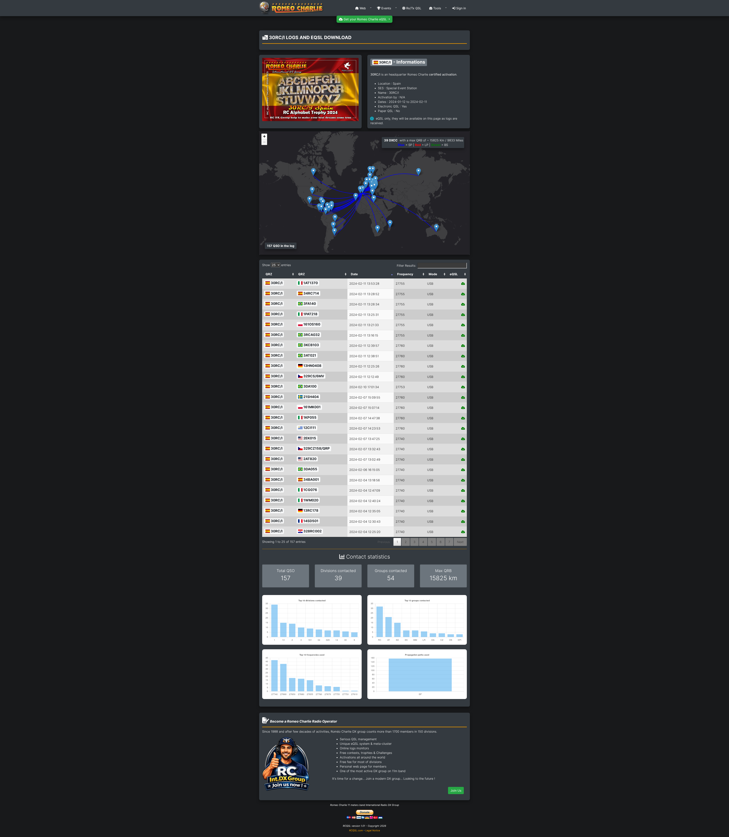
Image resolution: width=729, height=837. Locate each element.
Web (362, 8)
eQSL (454, 274)
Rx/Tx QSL (413, 8)
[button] (362, 8)
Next (460, 542)
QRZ (269, 274)
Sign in (460, 8)
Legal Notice (372, 830)
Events (385, 8)
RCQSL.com (356, 830)
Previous (384, 542)
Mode (433, 274)
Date (354, 274)
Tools (436, 8)
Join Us (455, 790)
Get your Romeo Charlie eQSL (365, 19)
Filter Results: (406, 265)
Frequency (405, 274)
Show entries (276, 265)
